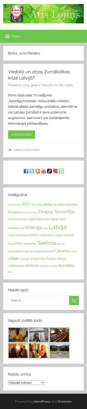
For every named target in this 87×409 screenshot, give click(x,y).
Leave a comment (26, 150)
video (13, 258)
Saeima (46, 243)
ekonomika (14, 219)
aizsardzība (14, 204)
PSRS (18, 243)
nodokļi (58, 235)
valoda (73, 251)
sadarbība (29, 243)
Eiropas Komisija (28, 212)
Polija (11, 243)
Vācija (61, 259)
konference (16, 228)
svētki (31, 251)
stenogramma (18, 251)
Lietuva (14, 235)
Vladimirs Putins (43, 259)
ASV (26, 204)
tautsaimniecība (44, 251)
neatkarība (46, 235)
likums (25, 235)
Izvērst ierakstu (21, 134)
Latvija (58, 227)
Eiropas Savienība (56, 211)
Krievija (33, 227)
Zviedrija (44, 266)
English (25, 219)
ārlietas (53, 266)
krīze (45, 228)
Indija (45, 219)
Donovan (65, 401)
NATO (34, 235)
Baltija (48, 204)
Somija (61, 243)
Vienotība (24, 259)
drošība (71, 204)
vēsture (32, 265)
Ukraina (62, 251)
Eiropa (13, 212)
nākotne (68, 235)
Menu (16, 36)
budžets (59, 204)
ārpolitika (66, 265)
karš (62, 219)
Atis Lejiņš (66, 85)
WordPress (42, 401)
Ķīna (10, 272)
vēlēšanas (16, 266)
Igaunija (35, 219)
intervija (54, 219)
